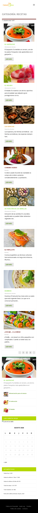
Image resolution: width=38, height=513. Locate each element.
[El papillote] (19, 238)
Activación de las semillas (16, 209)
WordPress (19, 503)
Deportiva (7, 129)
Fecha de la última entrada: (10, 493)
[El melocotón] (6, 402)
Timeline (28, 506)
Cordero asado (11, 168)
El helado (9, 85)
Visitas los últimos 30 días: (10, 481)
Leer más (9, 59)
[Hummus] (19, 279)
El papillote (10, 250)
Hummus (8, 291)
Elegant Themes (19, 501)
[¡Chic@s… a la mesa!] (19, 320)
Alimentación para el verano (18, 393)
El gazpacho (10, 44)
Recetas (14, 47)
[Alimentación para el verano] (6, 394)
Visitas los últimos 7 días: (10, 477)
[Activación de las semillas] (19, 197)
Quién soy (22, 506)
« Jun (5, 462)
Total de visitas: (8, 485)
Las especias (9, 126)
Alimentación (8, 47)
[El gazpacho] (19, 32)
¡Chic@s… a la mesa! (13, 332)
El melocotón (13, 401)
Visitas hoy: (7, 473)
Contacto (25, 508)
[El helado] (19, 74)
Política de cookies (15, 508)
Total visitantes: (8, 489)
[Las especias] (19, 115)
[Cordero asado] (19, 156)
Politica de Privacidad (12, 506)
